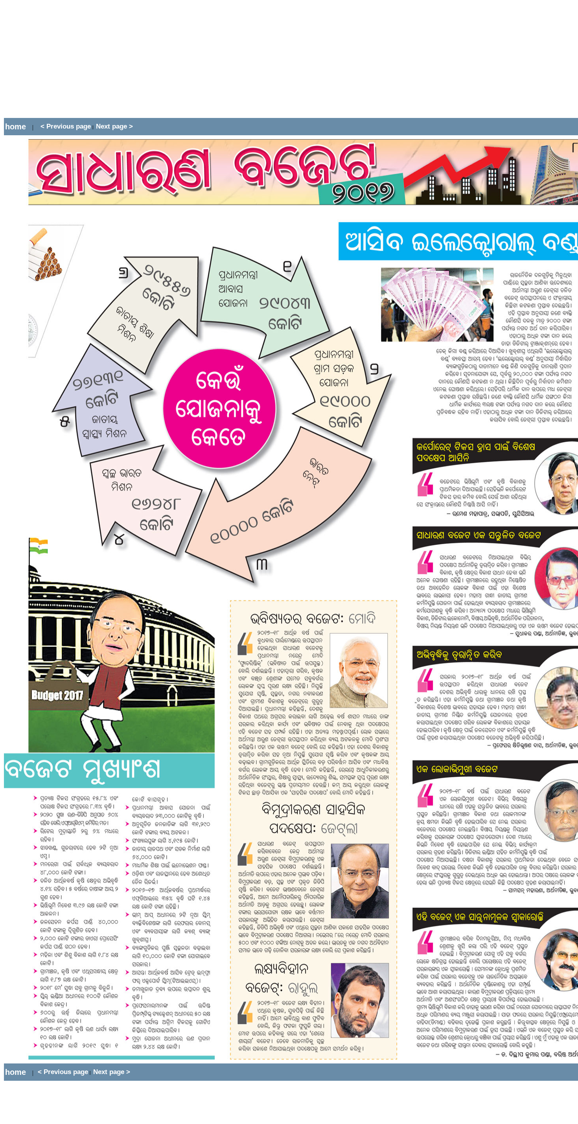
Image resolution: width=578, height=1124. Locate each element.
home (15, 126)
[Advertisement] (147, 59)
